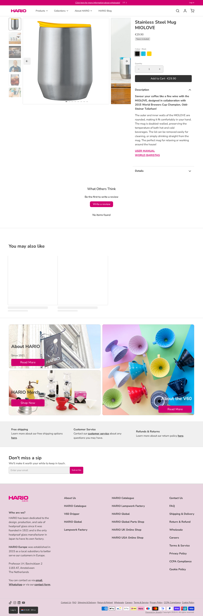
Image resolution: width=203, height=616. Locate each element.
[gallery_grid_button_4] (78, 101)
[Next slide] (126, 61)
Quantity (138, 63)
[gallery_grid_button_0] (66, 101)
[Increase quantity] (159, 69)
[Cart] (191, 11)
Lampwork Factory (75, 530)
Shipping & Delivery (181, 514)
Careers (174, 537)
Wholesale (176, 530)
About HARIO (82, 10)
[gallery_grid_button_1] (69, 101)
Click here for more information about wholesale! (97, 2)
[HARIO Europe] (19, 10)
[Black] (137, 53)
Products (40, 10)
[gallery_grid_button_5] (81, 101)
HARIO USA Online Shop (127, 537)
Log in (191, 2)
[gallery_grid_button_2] (72, 101)
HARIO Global (73, 522)
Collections (59, 10)
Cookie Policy (177, 569)
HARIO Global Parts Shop (128, 522)
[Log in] (184, 11)
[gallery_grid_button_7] (87, 101)
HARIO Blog (105, 10)
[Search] (176, 11)
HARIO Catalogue (75, 506)
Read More (28, 362)
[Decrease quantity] (138, 69)
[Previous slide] (27, 61)
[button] (163, 78)
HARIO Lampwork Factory (128, 506)
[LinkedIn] (19, 602)
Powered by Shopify (153, 612)
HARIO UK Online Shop (126, 530)
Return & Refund (179, 522)
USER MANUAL (145, 151)
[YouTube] (23, 602)
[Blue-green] (143, 53)
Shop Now (28, 403)
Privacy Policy (178, 553)
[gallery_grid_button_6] (84, 101)
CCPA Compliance (180, 561)
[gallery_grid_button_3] (75, 101)
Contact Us (176, 498)
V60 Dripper (71, 514)
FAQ (172, 506)
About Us (70, 498)
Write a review (101, 204)
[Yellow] (149, 53)
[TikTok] (10, 602)
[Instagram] (14, 602)
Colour (140, 49)
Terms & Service (179, 545)
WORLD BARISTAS (147, 155)
